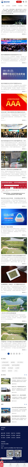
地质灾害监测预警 (15, 365)
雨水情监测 (10, 368)
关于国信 (13, 435)
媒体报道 (13, 362)
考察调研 (4, 368)
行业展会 (20, 5)
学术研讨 (8, 433)
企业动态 (8, 5)
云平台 (16, 370)
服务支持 (3, 435)
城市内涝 (10, 370)
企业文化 (13, 437)
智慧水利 (4, 370)
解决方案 (3, 433)
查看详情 (23, 34)
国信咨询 (8, 435)
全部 (3, 5)
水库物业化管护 (5, 362)
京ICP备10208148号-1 (21, 461)
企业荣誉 (14, 5)
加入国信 (3, 437)
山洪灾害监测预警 (5, 365)
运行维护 (17, 368)
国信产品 (13, 433)
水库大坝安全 (20, 362)
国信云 (18, 1)
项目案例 (18, 433)
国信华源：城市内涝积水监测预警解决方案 (11, 169)
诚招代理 (18, 435)
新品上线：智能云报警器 (7, 227)
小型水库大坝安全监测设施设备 (8, 313)
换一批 (25, 374)
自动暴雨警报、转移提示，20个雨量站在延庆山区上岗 (14, 284)
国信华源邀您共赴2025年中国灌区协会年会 (11, 83)
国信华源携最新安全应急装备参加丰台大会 (11, 54)
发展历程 (18, 437)
